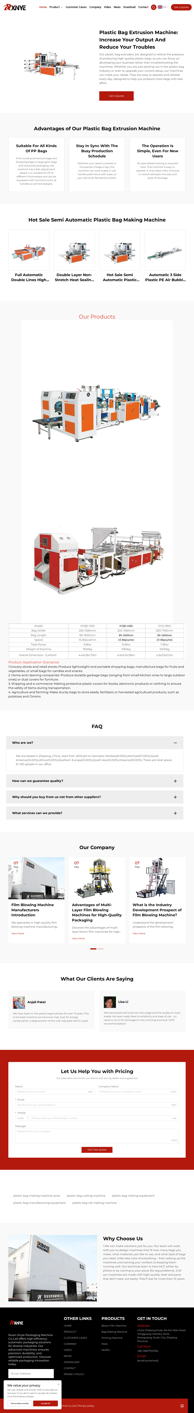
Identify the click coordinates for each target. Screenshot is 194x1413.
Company (95, 7)
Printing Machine (112, 1337)
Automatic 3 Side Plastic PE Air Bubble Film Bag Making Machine (165, 277)
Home (43, 7)
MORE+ (106, 1350)
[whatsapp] (182, 1405)
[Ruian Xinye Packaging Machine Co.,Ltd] (14, 7)
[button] (93, 948)
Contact (143, 7)
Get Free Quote (97, 1149)
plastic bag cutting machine (86, 1195)
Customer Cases (76, 7)
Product (55, 7)
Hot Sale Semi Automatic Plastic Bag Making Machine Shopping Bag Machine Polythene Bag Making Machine (120, 277)
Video (107, 7)
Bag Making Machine (114, 1331)
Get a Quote (181, 7)
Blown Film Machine (114, 1325)
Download (129, 7)
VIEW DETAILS (29, 249)
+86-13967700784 (147, 1350)
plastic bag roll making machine (94, 1203)
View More (17, 933)
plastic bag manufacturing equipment (39, 1203)
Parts (105, 1343)
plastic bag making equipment (133, 1195)
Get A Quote (116, 95)
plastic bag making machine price (36, 1195)
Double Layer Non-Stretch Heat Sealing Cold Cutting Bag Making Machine (74, 277)
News (117, 7)
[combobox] (22, 1118)
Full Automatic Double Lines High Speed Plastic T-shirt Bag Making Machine (29, 277)
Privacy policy (74, 1374)
